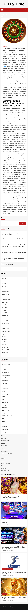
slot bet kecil (4, 445)
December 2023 (6, 349)
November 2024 (6, 326)
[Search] (26, 10)
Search (3, 218)
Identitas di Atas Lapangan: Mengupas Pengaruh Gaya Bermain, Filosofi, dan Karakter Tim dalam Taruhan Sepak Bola (13, 246)
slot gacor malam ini (5, 463)
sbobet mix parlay (6, 394)
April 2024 (4, 344)
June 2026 (4, 281)
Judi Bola (4, 369)
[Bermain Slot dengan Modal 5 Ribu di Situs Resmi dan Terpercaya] (14, 587)
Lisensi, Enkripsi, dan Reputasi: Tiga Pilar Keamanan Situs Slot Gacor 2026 (14, 233)
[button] (2, 10)
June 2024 (4, 339)
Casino (3, 367)
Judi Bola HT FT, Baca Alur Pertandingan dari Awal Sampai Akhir (14, 253)
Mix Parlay (4, 383)
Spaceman (4, 426)
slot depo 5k (4, 435)
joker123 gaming (5, 440)
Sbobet (3, 391)
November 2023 (6, 352)
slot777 (4, 418)
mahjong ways (4, 448)
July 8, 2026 (9, 575)
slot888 (4, 423)
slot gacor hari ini (6, 410)
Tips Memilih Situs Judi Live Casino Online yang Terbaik (14, 49)
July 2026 (4, 278)
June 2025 (4, 307)
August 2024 (5, 334)
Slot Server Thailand (7, 415)
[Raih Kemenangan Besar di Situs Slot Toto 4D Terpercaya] (14, 510)
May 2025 (4, 310)
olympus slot (4, 456)
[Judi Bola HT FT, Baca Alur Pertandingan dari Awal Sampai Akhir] (14, 562)
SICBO (3, 396)
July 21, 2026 (9, 550)
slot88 (3, 421)
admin (5, 52)
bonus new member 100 (6, 453)
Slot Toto (3, 443)
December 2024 (6, 323)
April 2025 (4, 312)
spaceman (3, 468)
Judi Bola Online (6, 372)
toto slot (3, 458)
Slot (3, 399)
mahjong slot (5, 380)
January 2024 (5, 347)
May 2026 (4, 283)
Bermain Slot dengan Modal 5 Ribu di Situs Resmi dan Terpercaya (13, 259)
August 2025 (5, 302)
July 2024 (4, 336)
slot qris (4, 413)
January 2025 (5, 320)
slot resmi (3, 465)
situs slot (3, 460)
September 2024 (6, 331)
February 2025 (5, 318)
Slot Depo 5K (5, 405)
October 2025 (5, 297)
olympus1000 (5, 388)
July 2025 (4, 304)
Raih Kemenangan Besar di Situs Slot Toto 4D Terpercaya (12, 239)
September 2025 (6, 299)
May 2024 (4, 341)
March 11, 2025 (11, 52)
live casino (5, 46)
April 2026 (4, 286)
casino (4, 66)
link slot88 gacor (6, 375)
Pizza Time (14, 4)
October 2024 (5, 328)
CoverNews (20, 606)
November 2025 (6, 294)
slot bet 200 (5, 402)
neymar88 (4, 386)
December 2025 (6, 291)
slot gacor (4, 407)
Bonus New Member (6, 364)
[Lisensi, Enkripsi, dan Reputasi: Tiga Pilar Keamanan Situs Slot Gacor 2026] (14, 485)
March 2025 (5, 315)
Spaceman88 (5, 429)
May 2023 (4, 355)
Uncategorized (5, 432)
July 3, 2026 (9, 600)
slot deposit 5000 (5, 470)
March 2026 (5, 289)
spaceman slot (4, 451)
